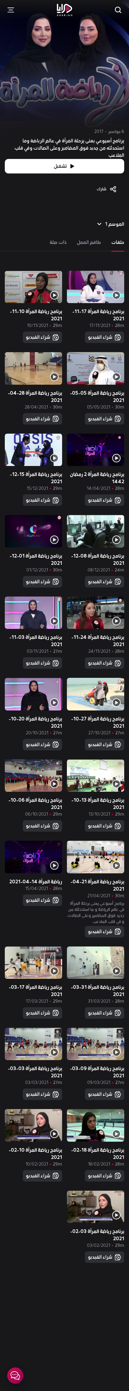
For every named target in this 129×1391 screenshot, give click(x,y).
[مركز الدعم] (15, 1375)
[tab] (117, 242)
